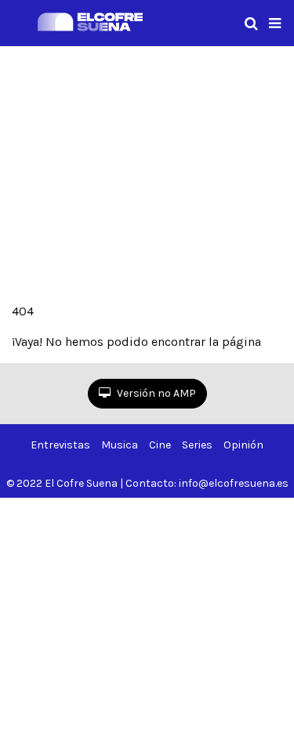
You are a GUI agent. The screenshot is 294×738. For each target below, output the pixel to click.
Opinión (243, 445)
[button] (275, 23)
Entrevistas (60, 445)
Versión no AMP (155, 393)
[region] (147, 171)
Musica (119, 445)
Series (197, 445)
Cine (160, 445)
